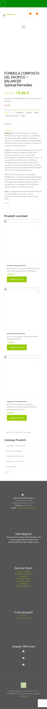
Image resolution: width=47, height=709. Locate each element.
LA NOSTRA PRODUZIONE (15, 446)
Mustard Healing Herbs (16, 266)
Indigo (36, 112)
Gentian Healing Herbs (16, 334)
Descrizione (8, 131)
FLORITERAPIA (11, 467)
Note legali (23, 576)
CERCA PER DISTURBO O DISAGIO (18, 432)
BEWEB (24, 696)
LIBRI (8, 472)
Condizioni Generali (23, 586)
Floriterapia (19, 112)
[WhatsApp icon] (18, 700)
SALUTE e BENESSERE (14, 451)
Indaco (23, 116)
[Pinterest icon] (26, 700)
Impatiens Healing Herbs (17, 402)
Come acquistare (23, 571)
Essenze (29, 112)
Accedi (23, 615)
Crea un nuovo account (23, 618)
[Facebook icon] (22, 700)
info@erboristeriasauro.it (26, 508)
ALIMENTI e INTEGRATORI (15, 462)
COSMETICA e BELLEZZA (15, 456)
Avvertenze (24, 584)
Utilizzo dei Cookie (23, 581)
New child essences (11, 116)
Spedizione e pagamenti (24, 574)
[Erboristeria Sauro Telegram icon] (29, 700)
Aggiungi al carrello (17, 279)
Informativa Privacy (23, 579)
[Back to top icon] (23, 685)
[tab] (23, 130)
